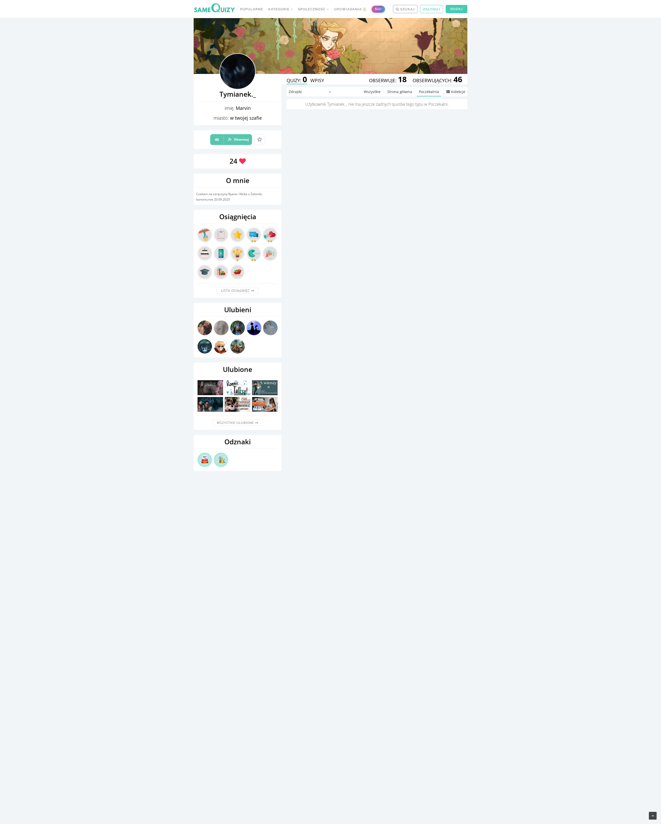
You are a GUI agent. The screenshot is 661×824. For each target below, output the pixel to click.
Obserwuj (232, 139)
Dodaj (456, 9)
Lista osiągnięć (236, 290)
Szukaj (407, 9)
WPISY (317, 80)
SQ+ (378, 9)
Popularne (251, 9)
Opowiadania (350, 9)
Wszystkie (372, 91)
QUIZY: (297, 80)
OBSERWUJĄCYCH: (437, 80)
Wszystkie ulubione (236, 423)
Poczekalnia (429, 91)
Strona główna (399, 91)
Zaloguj (431, 9)
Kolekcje (458, 91)
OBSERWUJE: (388, 80)
